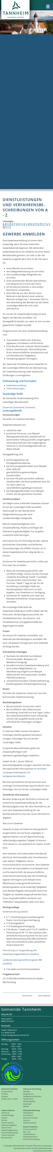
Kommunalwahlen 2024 (13, 116)
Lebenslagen (8, 73)
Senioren (6, 169)
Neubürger (7, 107)
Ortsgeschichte (9, 39)
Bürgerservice (9, 57)
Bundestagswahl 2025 (12, 119)
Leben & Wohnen (10, 125)
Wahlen (5, 110)
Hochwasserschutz (11, 184)
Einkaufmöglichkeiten (12, 147)
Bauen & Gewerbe (11, 175)
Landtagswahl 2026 (11, 122)
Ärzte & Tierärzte (10, 138)
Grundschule (8, 162)
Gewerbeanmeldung (16, 385)
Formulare (7, 79)
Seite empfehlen (44, 995)
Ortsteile (6, 42)
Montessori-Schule (11, 165)
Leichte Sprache (32, 1148)
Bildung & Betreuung (12, 156)
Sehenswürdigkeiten (12, 141)
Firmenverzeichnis (11, 178)
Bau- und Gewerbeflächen (14, 181)
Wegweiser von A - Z (11, 63)
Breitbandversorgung (12, 187)
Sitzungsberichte (10, 100)
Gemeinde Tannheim (12, 35)
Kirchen (6, 135)
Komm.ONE (47, 1151)
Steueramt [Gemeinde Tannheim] (19, 407)
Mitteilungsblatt (9, 104)
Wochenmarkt (9, 153)
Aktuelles (6, 54)
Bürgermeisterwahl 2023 (14, 113)
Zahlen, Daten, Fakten (12, 48)
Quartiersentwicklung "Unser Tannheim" (21, 150)
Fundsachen (8, 82)
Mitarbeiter (7, 60)
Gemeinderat (8, 97)
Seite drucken (27, 995)
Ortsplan (6, 45)
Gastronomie (8, 144)
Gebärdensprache (45, 1148)
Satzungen (7, 91)
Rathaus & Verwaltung (13, 51)
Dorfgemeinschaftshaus (13, 94)
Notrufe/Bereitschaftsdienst (15, 88)
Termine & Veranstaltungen (15, 128)
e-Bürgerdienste (10, 76)
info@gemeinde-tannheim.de (18, 1035)
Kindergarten (8, 159)
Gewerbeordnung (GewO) (15, 911)
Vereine (6, 131)
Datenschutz (38, 1146)
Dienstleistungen (10, 70)
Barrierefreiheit (19, 1148)
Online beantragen (15, 388)
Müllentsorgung (9, 85)
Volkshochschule (10, 172)
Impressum (47, 1146)
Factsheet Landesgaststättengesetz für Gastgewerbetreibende (24, 772)
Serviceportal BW (10, 66)
